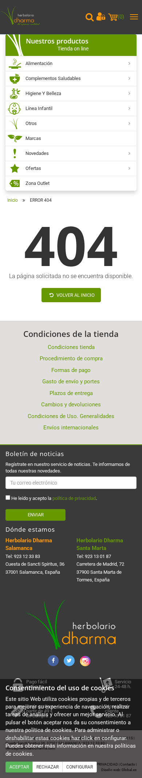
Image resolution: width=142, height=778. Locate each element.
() (121, 17)
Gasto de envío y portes (71, 381)
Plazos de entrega (71, 393)
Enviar (36, 514)
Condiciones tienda (71, 347)
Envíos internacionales (71, 427)
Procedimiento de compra (71, 358)
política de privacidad (74, 498)
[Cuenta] (100, 16)
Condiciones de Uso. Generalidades (71, 416)
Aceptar (19, 767)
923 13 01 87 (98, 556)
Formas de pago (71, 370)
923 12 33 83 (27, 556)
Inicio (12, 200)
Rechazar (47, 767)
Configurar (79, 767)
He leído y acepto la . (53, 498)
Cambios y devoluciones (71, 404)
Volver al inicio (75, 295)
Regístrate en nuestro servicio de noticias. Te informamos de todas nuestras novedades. (67, 468)
